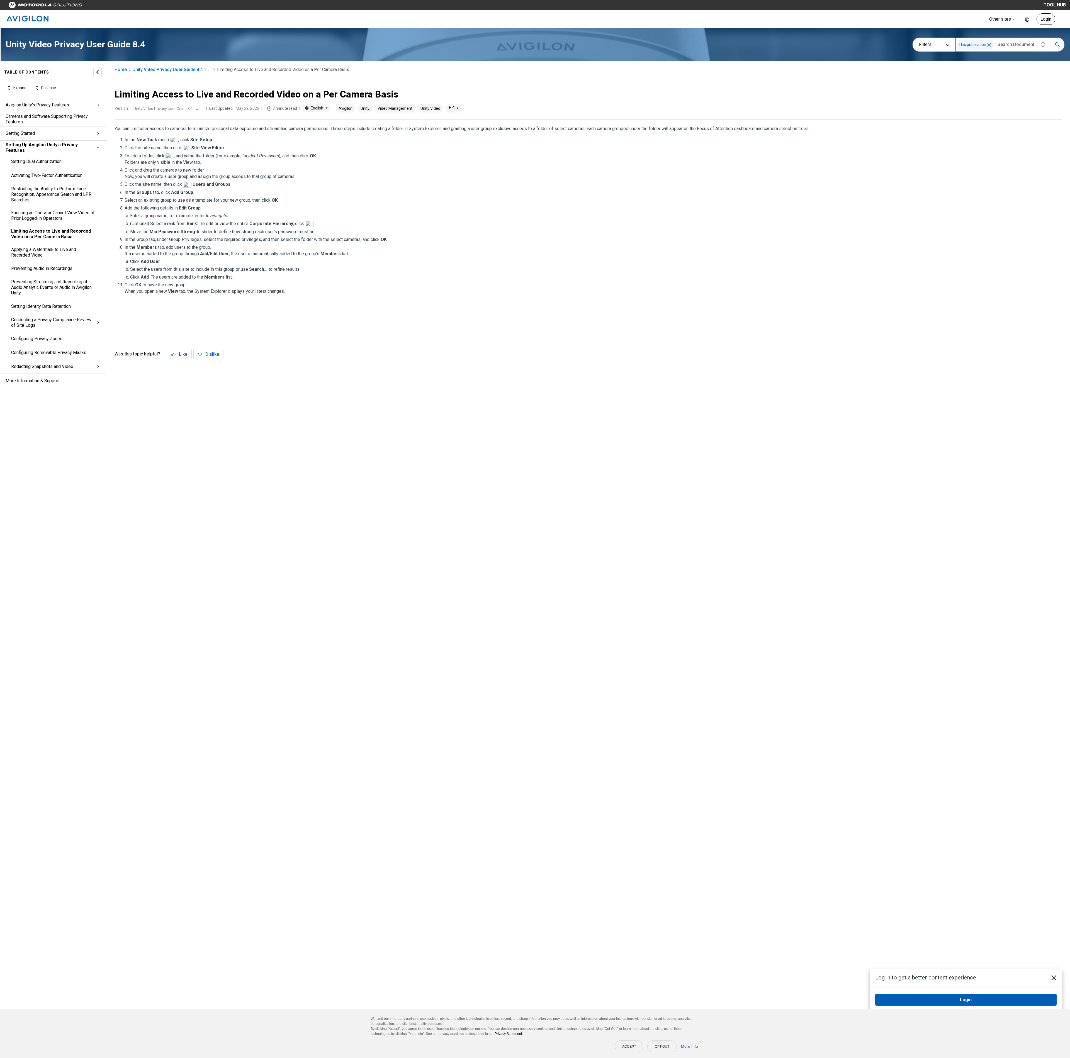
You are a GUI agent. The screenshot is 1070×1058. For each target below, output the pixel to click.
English (1027, 19)
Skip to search (146, 6)
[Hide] (97, 72)
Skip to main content (106, 6)
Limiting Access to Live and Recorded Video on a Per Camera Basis (51, 233)
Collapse (48, 88)
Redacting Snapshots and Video (42, 366)
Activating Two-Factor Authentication (46, 175)
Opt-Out (662, 1047)
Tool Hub (1055, 5)
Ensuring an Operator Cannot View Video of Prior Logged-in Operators (53, 215)
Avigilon (345, 108)
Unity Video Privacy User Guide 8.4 (167, 69)
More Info (689, 1046)
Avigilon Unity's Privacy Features (37, 105)
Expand (19, 88)
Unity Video (430, 108)
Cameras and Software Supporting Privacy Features (47, 119)
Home (121, 69)
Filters (925, 44)
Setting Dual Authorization (36, 161)
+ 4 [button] (451, 107)
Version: (122, 108)
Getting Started (20, 133)
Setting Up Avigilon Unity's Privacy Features (42, 147)
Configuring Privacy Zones (36, 338)
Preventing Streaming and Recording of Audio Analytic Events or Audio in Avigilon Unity (51, 287)
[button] (989, 45)
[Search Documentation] (1057, 45)
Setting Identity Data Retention (41, 306)
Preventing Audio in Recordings (41, 268)
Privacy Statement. (509, 1034)
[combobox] (165, 108)
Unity (365, 108)
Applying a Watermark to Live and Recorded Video (43, 252)
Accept (629, 1047)
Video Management (395, 108)
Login (1045, 19)
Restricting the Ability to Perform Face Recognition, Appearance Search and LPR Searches (51, 194)
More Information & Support (33, 380)
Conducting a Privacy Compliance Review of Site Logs (51, 322)
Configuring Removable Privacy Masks (48, 352)
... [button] (209, 69)
